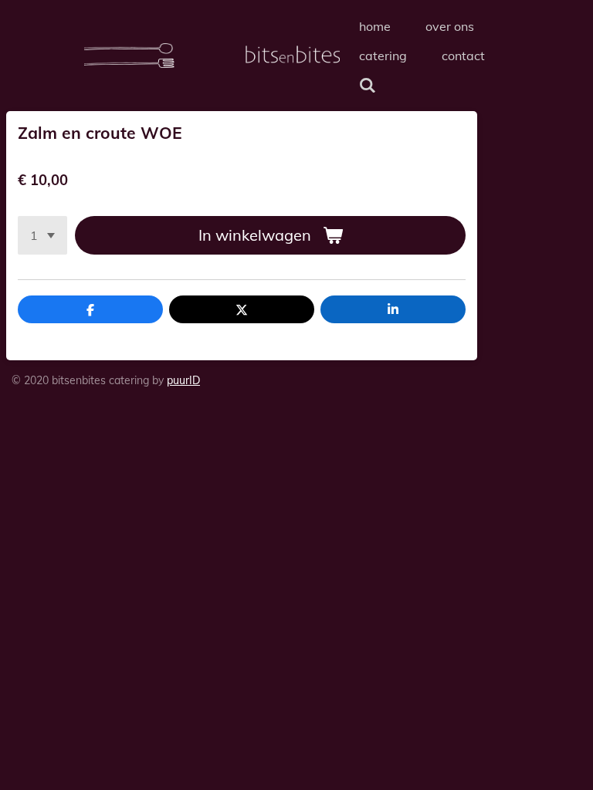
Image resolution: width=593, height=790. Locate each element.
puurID (183, 380)
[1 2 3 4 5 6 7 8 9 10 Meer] (42, 235)
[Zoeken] (367, 85)
